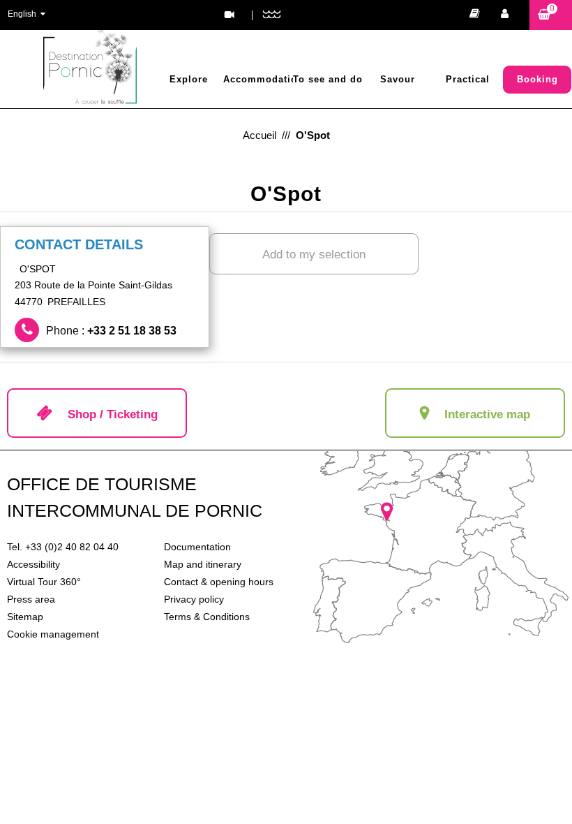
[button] (550, 15)
